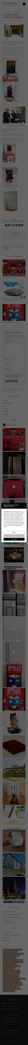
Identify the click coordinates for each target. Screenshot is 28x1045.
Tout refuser (14, 535)
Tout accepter (14, 539)
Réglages (14, 532)
